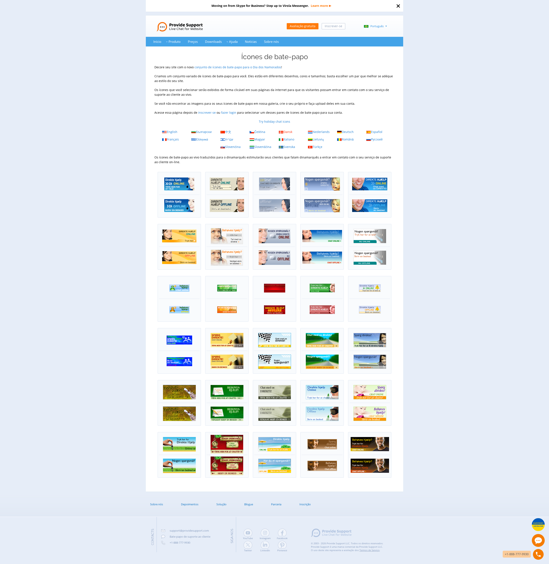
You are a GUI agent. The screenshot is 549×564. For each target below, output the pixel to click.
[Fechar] (398, 6)
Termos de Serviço (369, 550)
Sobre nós (271, 41)
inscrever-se (207, 112)
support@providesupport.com (189, 531)
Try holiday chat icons (274, 121)
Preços (193, 41)
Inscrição (305, 504)
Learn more (319, 6)
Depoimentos (189, 504)
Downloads (213, 41)
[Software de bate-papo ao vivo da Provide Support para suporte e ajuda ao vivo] (174, 23)
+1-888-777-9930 (180, 543)
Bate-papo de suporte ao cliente (190, 537)
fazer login (228, 112)
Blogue (248, 504)
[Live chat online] (538, 540)
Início (157, 41)
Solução (221, 504)
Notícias (251, 41)
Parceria (276, 504)
